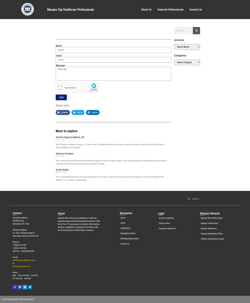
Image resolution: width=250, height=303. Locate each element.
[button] (63, 112)
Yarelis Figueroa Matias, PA (70, 137)
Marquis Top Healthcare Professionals (70, 10)
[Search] (196, 30)
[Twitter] (25, 287)
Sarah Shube (62, 169)
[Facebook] (20, 287)
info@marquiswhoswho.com (24, 260)
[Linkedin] (30, 287)
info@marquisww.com (21, 266)
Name (59, 46)
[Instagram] (15, 287)
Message (60, 65)
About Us (146, 9)
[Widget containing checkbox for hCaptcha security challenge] (77, 87)
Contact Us (195, 9)
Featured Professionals (170, 9)
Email (58, 55)
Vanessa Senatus (64, 153)
